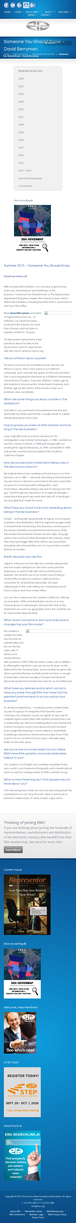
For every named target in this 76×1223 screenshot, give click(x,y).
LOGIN (18, 12)
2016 (21, 155)
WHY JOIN (63, 12)
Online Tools (38, 1217)
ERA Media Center (33, 1211)
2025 (21, 86)
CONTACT (45, 14)
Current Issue (25, 186)
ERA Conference (17, 1214)
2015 (21, 163)
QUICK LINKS (32, 12)
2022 (21, 109)
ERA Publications (20, 54)
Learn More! (13, 849)
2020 (21, 124)
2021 (21, 117)
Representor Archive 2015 (43, 54)
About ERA (15, 1211)
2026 (21, 78)
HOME (7, 12)
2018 (21, 140)
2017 (21, 147)
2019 (21, 132)
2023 (21, 101)
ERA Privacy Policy (57, 1214)
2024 (21, 94)
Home (6, 54)
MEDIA (31, 14)
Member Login (36, 1214)
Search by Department (30, 178)
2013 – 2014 (24, 170)
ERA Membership (55, 1211)
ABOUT (48, 12)
